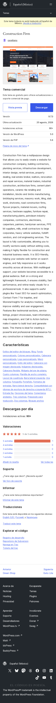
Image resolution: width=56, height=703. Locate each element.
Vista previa (15, 107)
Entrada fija (8, 393)
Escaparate (35, 586)
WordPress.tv (11, 626)
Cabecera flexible (11, 370)
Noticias (7, 591)
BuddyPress (11, 650)
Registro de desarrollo (13, 537)
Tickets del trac (10, 548)
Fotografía (17, 382)
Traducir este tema (12, 523)
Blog (33, 351)
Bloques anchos (36, 400)
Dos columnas (20, 400)
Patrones (34, 601)
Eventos (33, 615)
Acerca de (8, 586)
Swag (33, 626)
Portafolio (27, 382)
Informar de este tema (13, 500)
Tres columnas (20, 397)
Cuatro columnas (11, 374)
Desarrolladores (11, 621)
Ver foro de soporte (12, 481)
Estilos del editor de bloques (16, 351)
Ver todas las (47, 462)
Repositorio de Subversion (15, 541)
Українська (31, 517)
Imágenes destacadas (32, 366)
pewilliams (12, 40)
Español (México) (19, 663)
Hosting (7, 596)
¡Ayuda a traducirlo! (32, 23)
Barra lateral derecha (22, 385)
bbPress (9, 645)
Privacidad (8, 601)
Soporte (7, 615)
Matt (7, 640)
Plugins (33, 596)
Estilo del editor (25, 363)
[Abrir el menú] (51, 4)
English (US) (8, 517)
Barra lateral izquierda (34, 378)
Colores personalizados (29, 355)
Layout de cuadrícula (13, 378)
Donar (34, 621)
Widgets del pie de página (33, 370)
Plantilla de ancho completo (33, 374)
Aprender (7, 610)
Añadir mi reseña (11, 462)
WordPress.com (12, 635)
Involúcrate (35, 610)
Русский (20, 517)
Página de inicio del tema (15, 146)
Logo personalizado (27, 359)
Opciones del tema (24, 393)
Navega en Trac (10, 544)
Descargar (42, 107)
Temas (6, 13)
